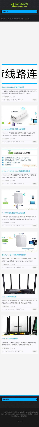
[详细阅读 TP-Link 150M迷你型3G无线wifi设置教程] (19, 125)
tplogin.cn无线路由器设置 (9, 297)
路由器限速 (6, 96)
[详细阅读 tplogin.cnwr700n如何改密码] (19, 335)
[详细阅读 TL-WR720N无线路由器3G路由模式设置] (19, 209)
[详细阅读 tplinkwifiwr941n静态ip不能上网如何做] (19, 83)
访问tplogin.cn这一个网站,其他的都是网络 (14, 255)
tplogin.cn (20, 421)
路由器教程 (6, 264)
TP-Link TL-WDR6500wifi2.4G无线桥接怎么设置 (16, 171)
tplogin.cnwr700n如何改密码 (10, 338)
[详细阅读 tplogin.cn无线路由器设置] (19, 293)
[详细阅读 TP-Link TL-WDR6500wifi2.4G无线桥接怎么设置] (19, 167)
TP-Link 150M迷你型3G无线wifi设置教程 (13, 129)
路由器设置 (6, 306)
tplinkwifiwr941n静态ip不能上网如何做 (13, 87)
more (34, 99)
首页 (7, 18)
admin (13, 96)
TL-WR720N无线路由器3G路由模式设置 (13, 213)
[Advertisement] (19, 44)
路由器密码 (6, 138)
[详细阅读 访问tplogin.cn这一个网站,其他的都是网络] (19, 251)
